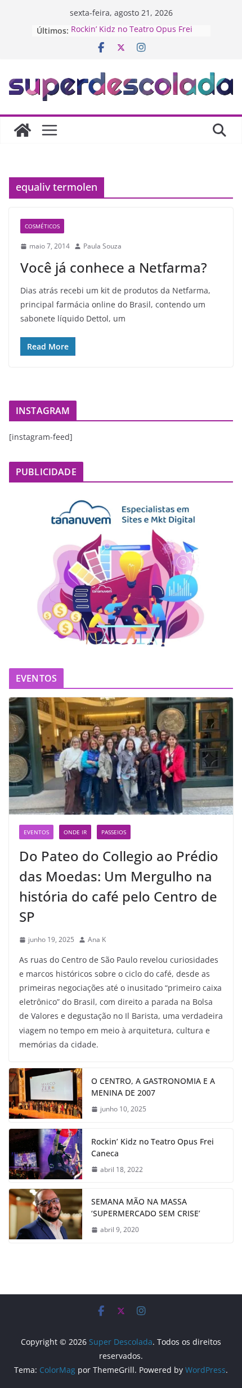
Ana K (97, 939)
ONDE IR (75, 832)
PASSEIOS (113, 832)
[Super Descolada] (22, 130)
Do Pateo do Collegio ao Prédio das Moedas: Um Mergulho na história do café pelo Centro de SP (118, 886)
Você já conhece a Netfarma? (113, 267)
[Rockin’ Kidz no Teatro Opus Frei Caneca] (45, 1156)
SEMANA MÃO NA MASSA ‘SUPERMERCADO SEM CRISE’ (145, 1207)
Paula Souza (102, 246)
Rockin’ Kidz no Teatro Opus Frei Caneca (152, 1147)
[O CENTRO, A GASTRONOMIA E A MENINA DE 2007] (45, 1095)
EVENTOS (36, 832)
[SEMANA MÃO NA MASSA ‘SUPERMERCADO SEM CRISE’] (45, 1216)
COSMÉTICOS (42, 226)
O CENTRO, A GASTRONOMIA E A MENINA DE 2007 (153, 1087)
